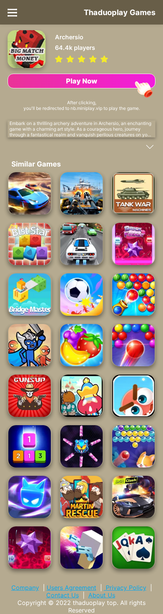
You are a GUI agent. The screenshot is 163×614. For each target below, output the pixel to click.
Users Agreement (71, 587)
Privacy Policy (125, 587)
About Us (101, 595)
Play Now (81, 81)
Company (25, 587)
